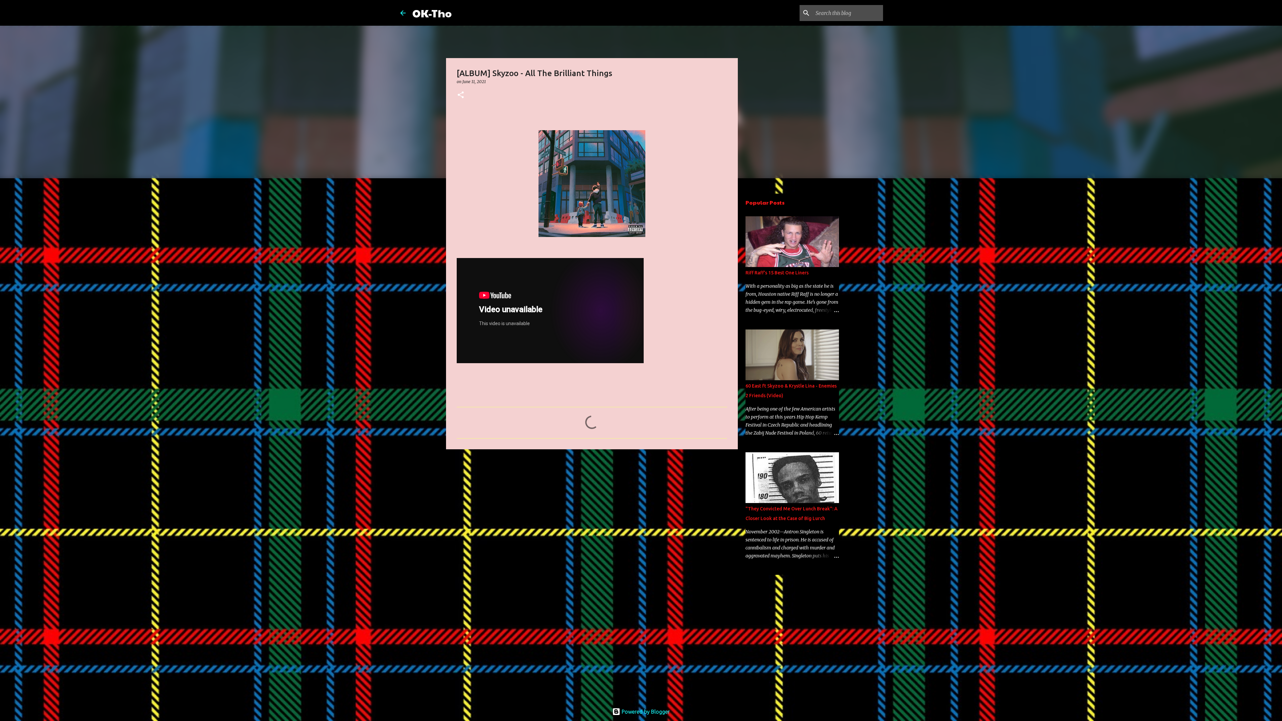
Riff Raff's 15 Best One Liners (777, 272)
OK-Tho (432, 12)
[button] (461, 95)
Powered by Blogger (645, 712)
